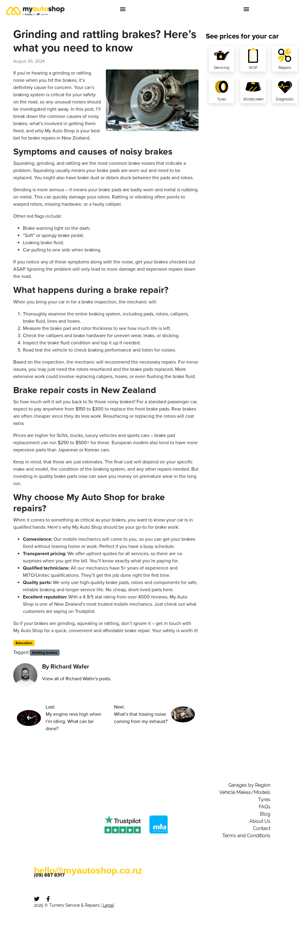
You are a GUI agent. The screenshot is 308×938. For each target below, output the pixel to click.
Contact (261, 828)
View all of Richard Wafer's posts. (76, 679)
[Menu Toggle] (123, 9)
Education (24, 643)
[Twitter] (36, 899)
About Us (259, 821)
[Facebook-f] (48, 899)
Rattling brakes (44, 652)
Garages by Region (249, 785)
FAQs (264, 807)
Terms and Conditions (246, 835)
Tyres (264, 799)
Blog (265, 814)
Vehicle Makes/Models (244, 792)
